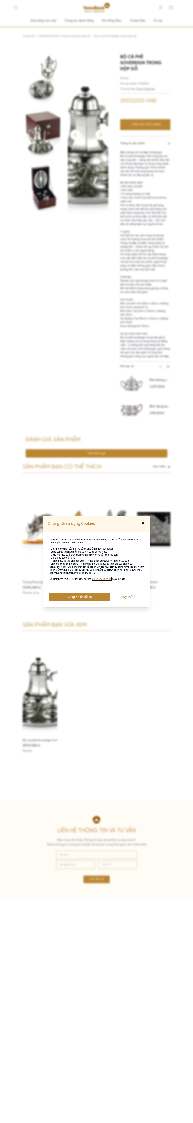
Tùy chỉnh (128, 597)
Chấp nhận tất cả (80, 597)
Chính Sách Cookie (101, 578)
